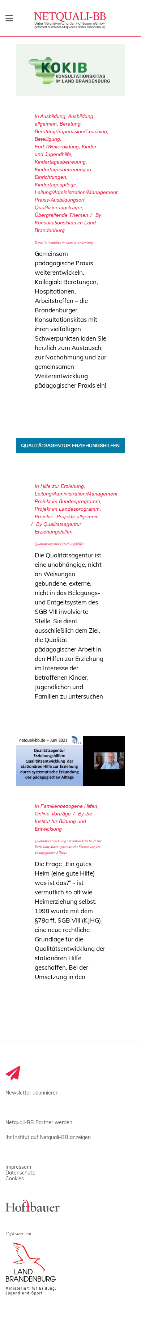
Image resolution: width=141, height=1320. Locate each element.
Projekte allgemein (77, 516)
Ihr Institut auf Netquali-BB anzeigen (48, 1137)
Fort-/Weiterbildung (57, 146)
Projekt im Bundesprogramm (67, 501)
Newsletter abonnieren (32, 1092)
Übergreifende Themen (61, 215)
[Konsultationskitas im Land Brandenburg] (70, 70)
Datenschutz (20, 1172)
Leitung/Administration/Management (76, 192)
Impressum (18, 1167)
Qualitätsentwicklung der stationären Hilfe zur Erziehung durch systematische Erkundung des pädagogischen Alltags (68, 847)
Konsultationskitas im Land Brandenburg (64, 243)
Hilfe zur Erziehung (62, 486)
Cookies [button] (14, 1178)
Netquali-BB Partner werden (38, 1122)
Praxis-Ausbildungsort (60, 200)
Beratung (70, 124)
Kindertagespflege (55, 184)
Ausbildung (52, 116)
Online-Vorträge (53, 814)
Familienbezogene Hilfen (68, 806)
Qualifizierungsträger (58, 207)
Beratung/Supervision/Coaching (71, 131)
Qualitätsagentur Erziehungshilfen (59, 544)
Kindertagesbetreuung (60, 162)
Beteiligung (47, 139)
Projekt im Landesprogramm (67, 509)
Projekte (44, 516)
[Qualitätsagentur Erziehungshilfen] (70, 445)
